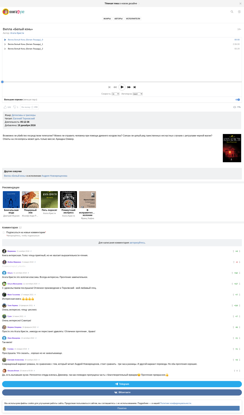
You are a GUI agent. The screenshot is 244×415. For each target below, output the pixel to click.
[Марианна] (4, 251)
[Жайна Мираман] (4, 262)
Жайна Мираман (14, 262)
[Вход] (239, 11)
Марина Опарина (14, 327)
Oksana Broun (13, 371)
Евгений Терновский (24, 118)
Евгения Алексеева (15, 360)
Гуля (9, 316)
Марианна (11, 251)
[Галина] (4, 349)
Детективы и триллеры (24, 115)
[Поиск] (232, 11)
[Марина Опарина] (4, 327)
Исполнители (133, 19)
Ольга (10, 273)
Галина (10, 349)
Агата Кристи (17, 33)
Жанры (107, 19)
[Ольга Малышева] (4, 284)
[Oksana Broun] (4, 371)
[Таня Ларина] (4, 305)
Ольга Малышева (15, 284)
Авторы (118, 19)
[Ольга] (4, 273)
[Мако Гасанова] (4, 295)
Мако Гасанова (13, 295)
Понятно (122, 408)
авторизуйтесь (137, 242)
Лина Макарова (14, 338)
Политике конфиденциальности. (176, 403)
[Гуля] (4, 316)
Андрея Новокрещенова (54, 176)
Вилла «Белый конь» (15, 176)
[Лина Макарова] (4, 338)
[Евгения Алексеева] (4, 360)
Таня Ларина (12, 306)
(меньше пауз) (20, 99)
